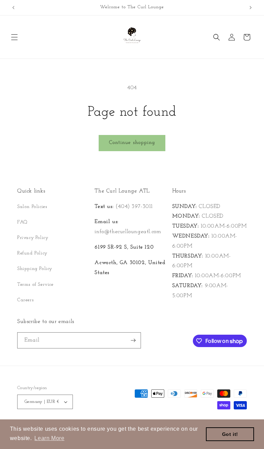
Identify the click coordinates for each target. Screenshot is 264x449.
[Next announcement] (250, 7)
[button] (14, 37)
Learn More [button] (49, 438)
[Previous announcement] (13, 7)
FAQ (22, 222)
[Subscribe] (133, 340)
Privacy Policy (32, 237)
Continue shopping (132, 142)
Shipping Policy (34, 268)
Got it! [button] (230, 434)
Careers (25, 300)
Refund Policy (32, 253)
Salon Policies (32, 206)
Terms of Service (35, 284)
